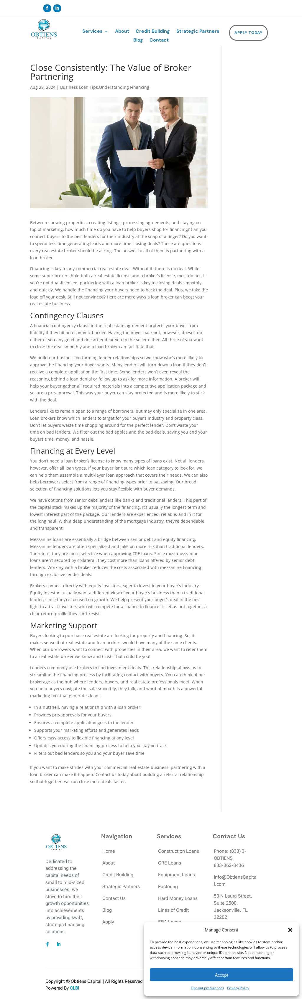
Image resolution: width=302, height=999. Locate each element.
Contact (159, 40)
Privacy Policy (238, 987)
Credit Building (153, 31)
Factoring (168, 886)
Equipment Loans (176, 874)
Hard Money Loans (178, 898)
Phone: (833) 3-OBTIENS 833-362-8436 (230, 858)
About (122, 31)
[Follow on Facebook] (47, 8)
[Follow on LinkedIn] (57, 8)
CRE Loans (169, 863)
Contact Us (114, 898)
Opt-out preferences (207, 987)
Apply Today (248, 32)
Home (108, 851)
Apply (108, 922)
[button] (290, 930)
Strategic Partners (197, 31)
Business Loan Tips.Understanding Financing (104, 87)
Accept (221, 975)
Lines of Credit (173, 910)
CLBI (74, 988)
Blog (138, 40)
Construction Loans (178, 851)
